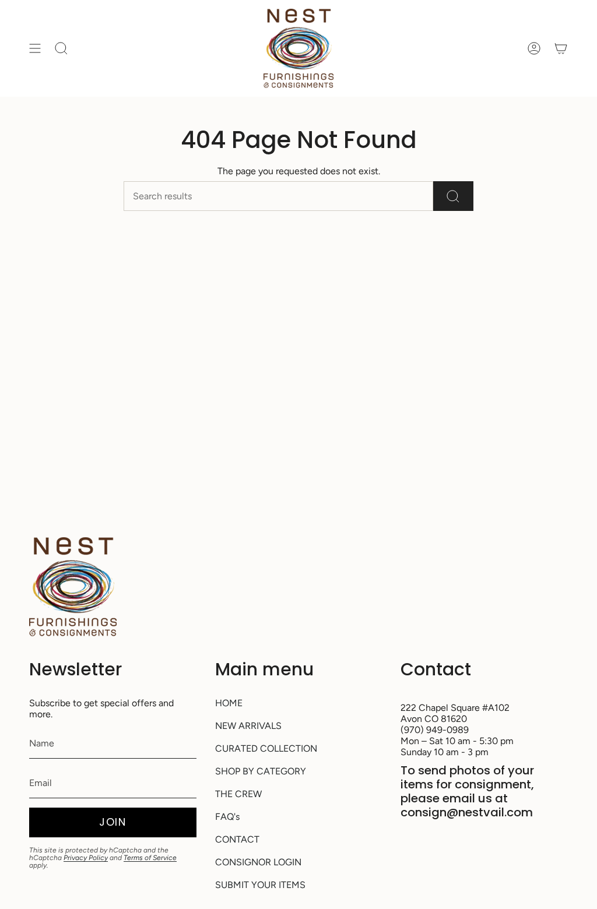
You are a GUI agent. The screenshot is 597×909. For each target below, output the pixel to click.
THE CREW (238, 793)
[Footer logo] (73, 586)
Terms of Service (150, 858)
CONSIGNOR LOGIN (258, 862)
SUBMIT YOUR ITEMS (260, 884)
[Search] (453, 196)
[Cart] (560, 48)
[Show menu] (35, 48)
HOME (229, 703)
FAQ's (227, 816)
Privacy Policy (86, 858)
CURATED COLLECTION (266, 748)
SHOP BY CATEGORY (260, 771)
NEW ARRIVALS (248, 725)
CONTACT (237, 839)
